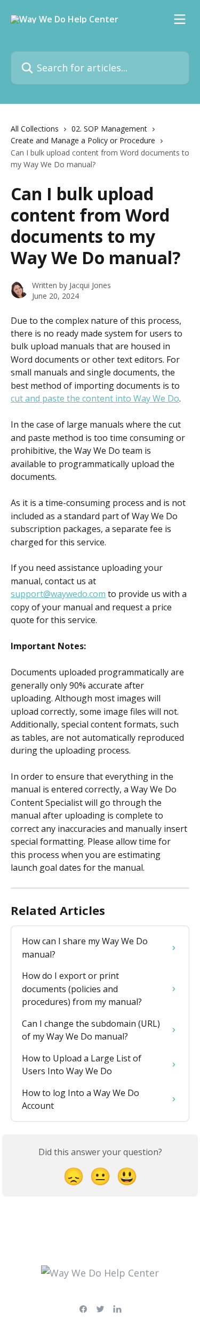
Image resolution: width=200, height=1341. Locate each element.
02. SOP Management (109, 129)
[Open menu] (179, 19)
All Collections (35, 129)
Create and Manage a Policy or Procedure (83, 140)
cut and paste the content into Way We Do (95, 398)
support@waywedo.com (58, 594)
